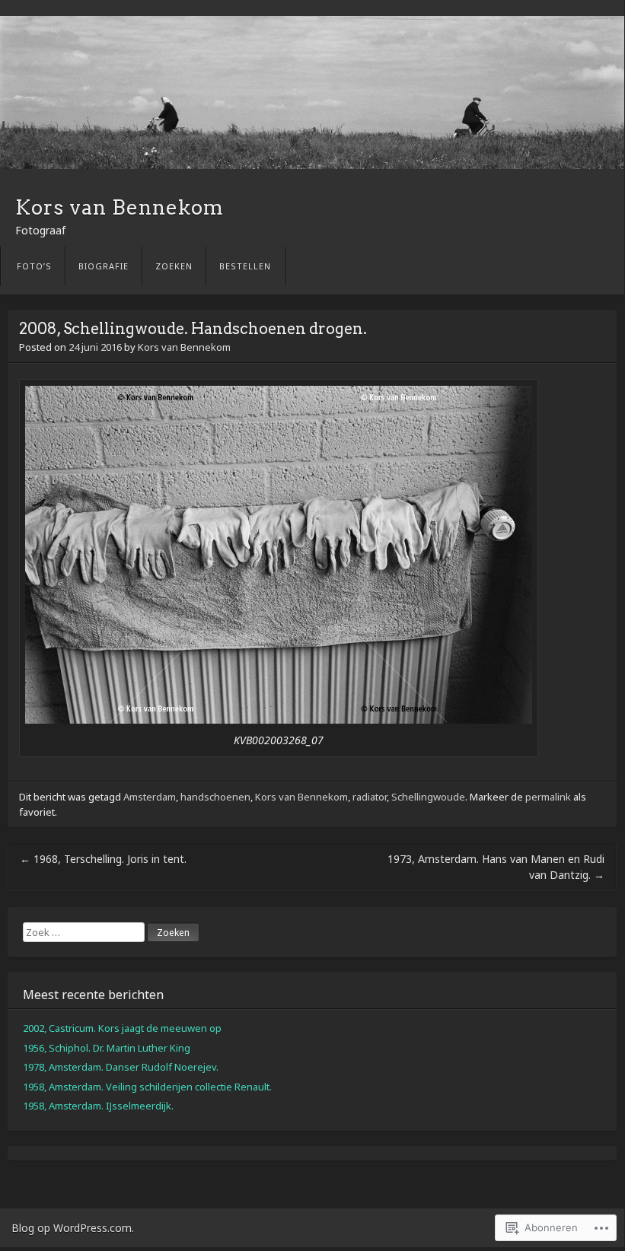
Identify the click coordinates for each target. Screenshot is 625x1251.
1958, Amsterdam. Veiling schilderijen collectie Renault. (147, 1086)
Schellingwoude (428, 797)
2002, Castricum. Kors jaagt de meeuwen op (122, 1028)
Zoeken (174, 266)
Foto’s (34, 266)
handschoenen (215, 797)
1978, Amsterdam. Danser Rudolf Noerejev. (120, 1067)
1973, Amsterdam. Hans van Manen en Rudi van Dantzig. (495, 867)
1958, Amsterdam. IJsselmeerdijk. (98, 1106)
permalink (548, 797)
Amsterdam (149, 797)
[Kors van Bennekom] (312, 92)
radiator (369, 797)
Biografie (103, 266)
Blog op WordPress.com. (72, 1228)
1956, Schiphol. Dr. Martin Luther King (106, 1048)
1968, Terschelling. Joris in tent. (103, 859)
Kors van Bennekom (119, 207)
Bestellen (245, 266)
